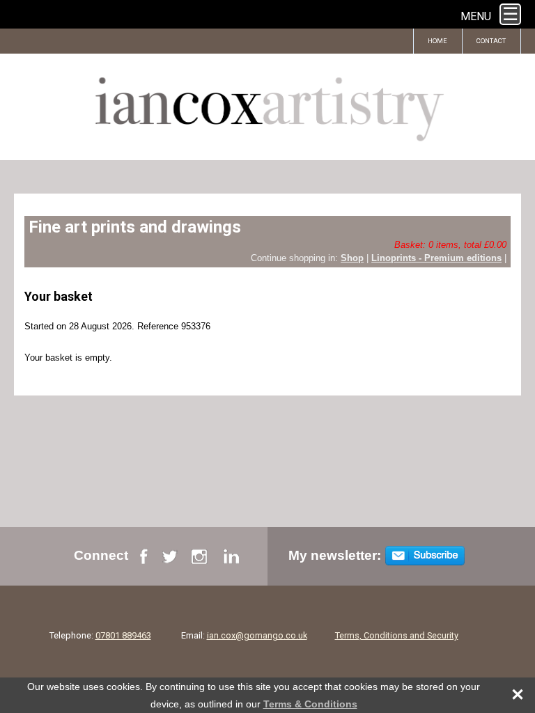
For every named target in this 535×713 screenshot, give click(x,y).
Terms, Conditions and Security (396, 635)
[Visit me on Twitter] (169, 560)
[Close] (511, 695)
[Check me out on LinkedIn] (231, 560)
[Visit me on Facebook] (144, 560)
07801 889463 (123, 635)
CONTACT (491, 41)
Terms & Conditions (310, 704)
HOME (438, 41)
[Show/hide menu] (510, 14)
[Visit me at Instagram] (199, 560)
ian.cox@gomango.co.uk (257, 635)
